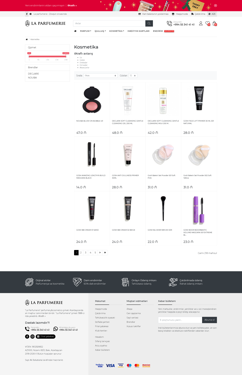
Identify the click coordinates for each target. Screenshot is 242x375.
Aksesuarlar (84, 68)
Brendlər (131, 322)
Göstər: (124, 75)
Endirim (163, 31)
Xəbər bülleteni (102, 350)
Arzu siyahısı (101, 345)
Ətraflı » (72, 5)
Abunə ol (209, 320)
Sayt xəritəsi (132, 317)
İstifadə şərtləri (102, 322)
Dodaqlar (83, 63)
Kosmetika (116, 31)
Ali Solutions (36, 360)
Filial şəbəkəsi (47, 336)
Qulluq (99, 31)
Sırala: (79, 75)
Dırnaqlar (84, 65)
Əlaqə (129, 309)
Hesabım (99, 337)
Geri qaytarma (134, 313)
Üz (81, 57)
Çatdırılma (200, 14)
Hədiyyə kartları (139, 31)
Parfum (85, 31)
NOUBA (32, 77)
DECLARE (33, 73)
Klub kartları (101, 330)
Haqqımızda (101, 309)
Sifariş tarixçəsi (102, 341)
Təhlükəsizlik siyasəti (105, 317)
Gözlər (82, 60)
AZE (214, 14)
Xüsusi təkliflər (134, 326)
